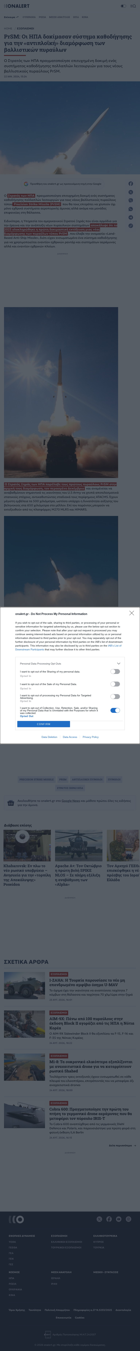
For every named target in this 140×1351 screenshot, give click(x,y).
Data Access (70, 737)
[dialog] (70, 675)
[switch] (115, 671)
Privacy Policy (91, 737)
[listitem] (70, 663)
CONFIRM (43, 724)
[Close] (132, 614)
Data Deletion (49, 737)
